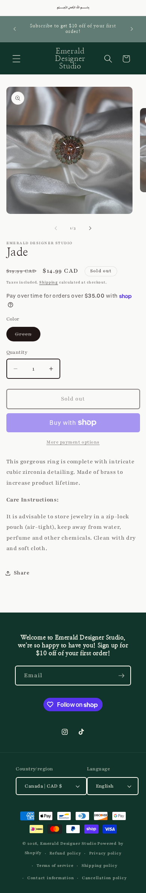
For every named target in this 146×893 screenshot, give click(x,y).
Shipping (48, 282)
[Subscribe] (121, 676)
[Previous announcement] (14, 29)
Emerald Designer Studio (68, 843)
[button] (16, 59)
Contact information (50, 878)
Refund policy (65, 853)
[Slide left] (56, 228)
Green (28, 335)
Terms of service (55, 865)
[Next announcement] (132, 29)
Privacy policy (105, 853)
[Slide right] (90, 228)
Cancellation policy (104, 878)
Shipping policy (100, 865)
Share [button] (22, 572)
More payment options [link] (73, 442)
